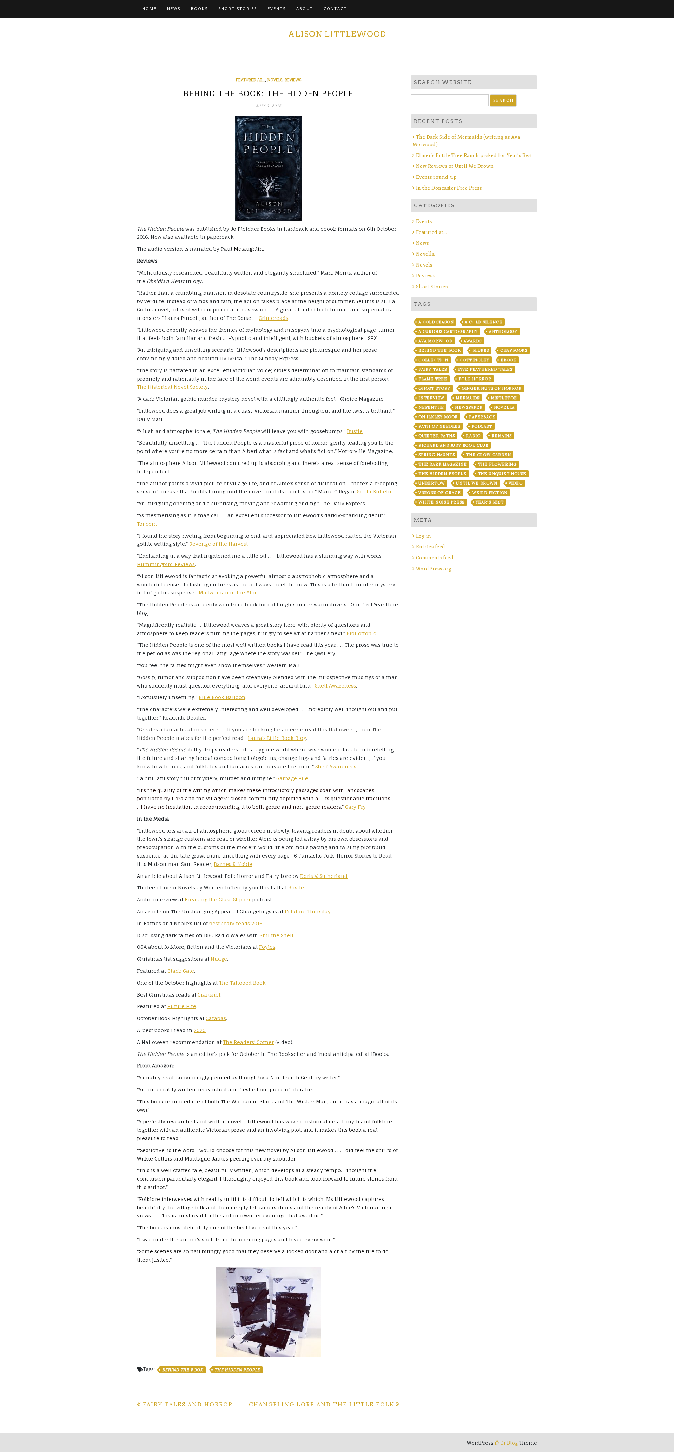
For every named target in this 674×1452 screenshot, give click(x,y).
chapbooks (513, 350)
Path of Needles (439, 426)
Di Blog (508, 1443)
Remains (501, 435)
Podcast (481, 426)
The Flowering (497, 464)
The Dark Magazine (442, 464)
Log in (423, 536)
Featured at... (250, 80)
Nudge (219, 959)
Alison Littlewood (337, 34)
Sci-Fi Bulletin (375, 491)
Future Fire (181, 1006)
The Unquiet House (502, 473)
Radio (473, 435)
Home (149, 8)
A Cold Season (436, 322)
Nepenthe (431, 407)
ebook (508, 359)
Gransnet (209, 995)
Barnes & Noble (233, 864)
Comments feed (435, 558)
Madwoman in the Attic (228, 593)
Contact (335, 8)
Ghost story (434, 388)
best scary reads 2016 (236, 923)
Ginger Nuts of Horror (492, 388)
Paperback (482, 416)
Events (276, 8)
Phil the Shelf (276, 935)
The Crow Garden (488, 454)
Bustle (355, 431)
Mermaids (467, 397)
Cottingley (474, 359)
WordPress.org (433, 569)
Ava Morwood (435, 341)
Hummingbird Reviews (166, 564)
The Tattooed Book (242, 983)
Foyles (267, 947)
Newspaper (468, 407)
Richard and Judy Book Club (453, 445)
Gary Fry (355, 807)
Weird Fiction (490, 492)
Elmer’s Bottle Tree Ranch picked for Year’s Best (474, 155)
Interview (431, 397)
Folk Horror (474, 378)
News (173, 8)
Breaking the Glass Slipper (218, 899)
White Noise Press (441, 502)
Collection (433, 359)
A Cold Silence (483, 322)
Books (199, 8)
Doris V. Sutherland (324, 876)
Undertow (431, 483)
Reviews (293, 80)
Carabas (216, 1018)
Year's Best (490, 502)
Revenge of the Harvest (218, 544)
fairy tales (432, 369)
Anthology (503, 331)
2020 (200, 1030)
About (304, 8)
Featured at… (431, 232)
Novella (425, 254)
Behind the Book (182, 1369)
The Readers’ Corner (248, 1042)
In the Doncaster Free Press (449, 188)
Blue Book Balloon (222, 697)
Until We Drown (476, 483)
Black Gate (180, 971)
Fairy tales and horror (188, 1404)
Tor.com (147, 524)
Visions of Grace (439, 492)
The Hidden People (237, 1369)
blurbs (480, 350)
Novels (274, 80)
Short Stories (237, 8)
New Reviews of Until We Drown (455, 166)
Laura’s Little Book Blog (277, 738)
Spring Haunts (436, 454)
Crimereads (273, 318)
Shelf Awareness (335, 686)
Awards (473, 341)
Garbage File (292, 778)
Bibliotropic (361, 633)
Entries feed (430, 547)
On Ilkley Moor (438, 416)
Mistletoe (504, 397)
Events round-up (436, 177)
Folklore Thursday (308, 911)
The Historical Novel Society (172, 387)
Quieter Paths (436, 435)
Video (516, 483)
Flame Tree (432, 378)
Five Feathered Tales (485, 369)
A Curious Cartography (448, 331)
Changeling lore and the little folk (321, 1404)
